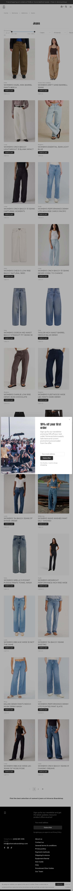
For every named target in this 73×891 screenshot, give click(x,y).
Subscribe (47, 458)
